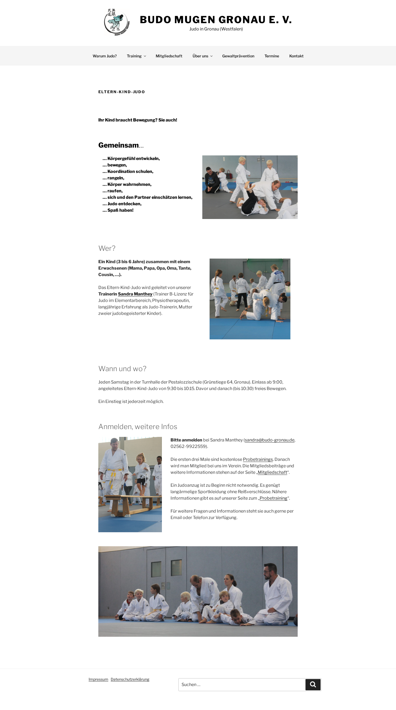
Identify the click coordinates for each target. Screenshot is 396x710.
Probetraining (273, 498)
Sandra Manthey (135, 294)
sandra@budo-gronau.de (269, 440)
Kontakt (296, 56)
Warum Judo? (105, 56)
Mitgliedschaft (169, 56)
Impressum (98, 679)
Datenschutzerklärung (130, 679)
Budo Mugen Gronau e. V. (216, 20)
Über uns (200, 56)
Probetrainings (258, 459)
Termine (272, 56)
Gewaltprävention (238, 56)
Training (134, 56)
